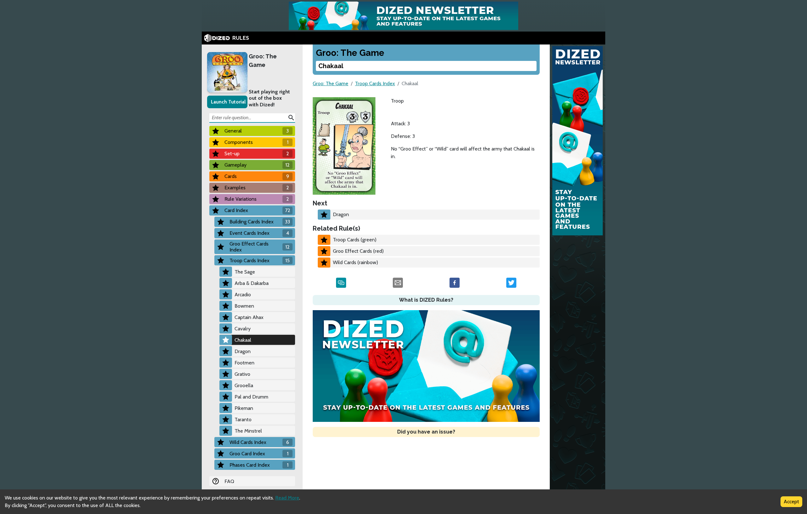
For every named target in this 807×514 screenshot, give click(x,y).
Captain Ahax (249, 317)
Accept (791, 502)
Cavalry (243, 329)
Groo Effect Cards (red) (358, 251)
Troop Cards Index (375, 83)
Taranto (243, 419)
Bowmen (244, 306)
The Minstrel (248, 431)
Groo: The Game (263, 60)
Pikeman (244, 408)
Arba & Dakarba (252, 283)
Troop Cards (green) (354, 240)
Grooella (244, 385)
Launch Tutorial (228, 102)
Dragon (243, 351)
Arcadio (243, 295)
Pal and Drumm (251, 397)
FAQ (229, 481)
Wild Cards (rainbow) (355, 262)
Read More (287, 498)
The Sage (245, 272)
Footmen (244, 363)
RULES (240, 38)
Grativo (242, 374)
